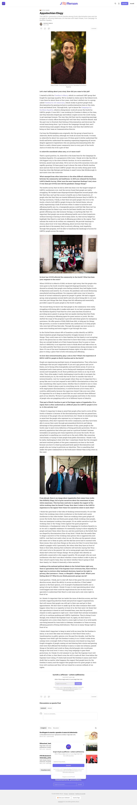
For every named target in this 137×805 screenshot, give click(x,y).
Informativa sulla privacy (68, 772)
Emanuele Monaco (48, 23)
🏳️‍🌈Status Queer (44, 10)
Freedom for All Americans (55, 103)
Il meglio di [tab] (43, 728)
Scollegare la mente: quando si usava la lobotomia (58, 732)
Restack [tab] (50, 708)
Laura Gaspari (50, 736)
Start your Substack (64, 797)
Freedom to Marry (61, 95)
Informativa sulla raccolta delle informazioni (67, 770)
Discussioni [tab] (56, 728)
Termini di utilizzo (67, 769)
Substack (60, 801)
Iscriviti (124, 3)
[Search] (115, 3)
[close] (83, 745)
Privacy (66, 793)
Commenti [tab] (43, 708)
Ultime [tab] (49, 728)
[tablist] (46, 708)
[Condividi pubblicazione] (118, 3)
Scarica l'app (76, 797)
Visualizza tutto (45, 770)
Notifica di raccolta (80, 793)
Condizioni (71, 793)
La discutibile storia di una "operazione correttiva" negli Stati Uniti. (58, 734)
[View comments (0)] (45, 28)
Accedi (132, 3)
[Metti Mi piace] (41, 28)
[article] (68, 736)
